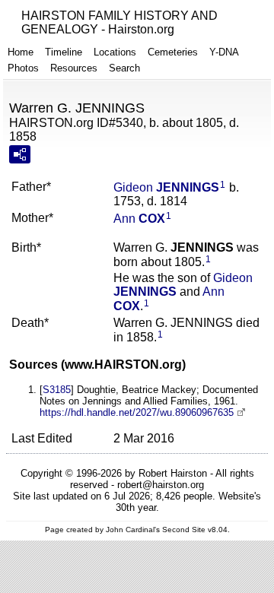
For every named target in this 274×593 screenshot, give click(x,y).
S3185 (57, 389)
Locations (115, 52)
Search (124, 68)
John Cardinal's (133, 529)
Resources (73, 68)
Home (20, 52)
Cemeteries (173, 52)
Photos (23, 68)
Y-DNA (224, 52)
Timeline (63, 52)
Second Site (184, 529)
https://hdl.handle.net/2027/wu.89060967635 (137, 412)
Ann (139, 218)
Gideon (166, 187)
